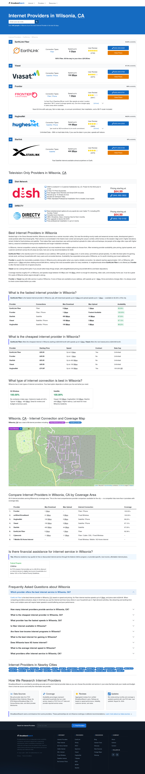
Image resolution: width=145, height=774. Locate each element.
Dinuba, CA (31, 671)
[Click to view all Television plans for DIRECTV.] (27, 216)
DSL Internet (61, 752)
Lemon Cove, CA (109, 668)
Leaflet (96, 485)
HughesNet (13, 324)
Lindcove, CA (13, 671)
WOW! (77, 765)
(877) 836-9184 (119, 148)
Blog (95, 739)
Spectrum (77, 749)
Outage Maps (98, 752)
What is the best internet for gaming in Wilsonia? (34, 636)
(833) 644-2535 (119, 123)
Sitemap (96, 755)
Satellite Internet (62, 758)
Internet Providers (62, 739)
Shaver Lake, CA (101, 671)
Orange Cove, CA (45, 668)
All (21, 429)
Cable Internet (61, 749)
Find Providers (79, 725)
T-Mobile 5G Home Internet (23, 539)
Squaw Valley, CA (23, 668)
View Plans (118, 53)
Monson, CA (22, 671)
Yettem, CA (99, 668)
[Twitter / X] (117, 754)
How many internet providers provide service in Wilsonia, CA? (40, 609)
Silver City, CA (129, 668)
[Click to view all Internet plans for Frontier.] (26, 95)
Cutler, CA (82, 668)
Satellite (49, 75)
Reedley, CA (56, 671)
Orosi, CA (54, 668)
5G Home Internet (62, 746)
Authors (114, 742)
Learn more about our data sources (118, 714)
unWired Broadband (21, 515)
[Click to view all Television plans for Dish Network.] (27, 192)
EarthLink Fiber (15, 308)
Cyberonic (17, 535)
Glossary (96, 746)
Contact (114, 746)
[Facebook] (113, 754)
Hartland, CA (13, 668)
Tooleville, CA (111, 671)
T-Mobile (77, 758)
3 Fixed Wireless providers (57, 422)
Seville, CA (62, 668)
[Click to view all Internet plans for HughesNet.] (26, 123)
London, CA (120, 671)
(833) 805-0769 (119, 72)
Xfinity (77, 742)
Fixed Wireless (14, 429)
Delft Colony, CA (89, 671)
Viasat (11, 320)
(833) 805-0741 (119, 92)
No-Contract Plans (62, 761)
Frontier (12, 312)
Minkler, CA (39, 671)
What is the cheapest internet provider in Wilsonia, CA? (37, 614)
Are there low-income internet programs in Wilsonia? (36, 631)
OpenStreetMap (108, 485)
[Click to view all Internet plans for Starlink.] (26, 150)
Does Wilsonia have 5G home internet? (29, 642)
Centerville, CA (66, 671)
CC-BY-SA (121, 485)
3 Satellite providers (75, 422)
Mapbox (132, 485)
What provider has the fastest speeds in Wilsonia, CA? (36, 620)
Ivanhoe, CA (47, 671)
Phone (55, 75)
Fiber (52, 52)
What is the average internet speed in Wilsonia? (33, 647)
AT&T (76, 746)
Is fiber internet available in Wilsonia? (28, 625)
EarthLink (77, 739)
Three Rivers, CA (72, 668)
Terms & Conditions (27, 756)
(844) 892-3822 (119, 195)
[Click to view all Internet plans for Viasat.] (26, 74)
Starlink (12, 316)
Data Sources (98, 749)
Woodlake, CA (91, 668)
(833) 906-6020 (119, 48)
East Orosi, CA (34, 668)
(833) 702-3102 (119, 218)
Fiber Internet (61, 742)
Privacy (19, 756)
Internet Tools (98, 742)
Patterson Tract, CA (77, 671)
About (113, 739)
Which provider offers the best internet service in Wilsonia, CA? (41, 592)
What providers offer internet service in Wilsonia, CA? (36, 653)
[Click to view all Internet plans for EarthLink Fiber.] (26, 50)
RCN (76, 761)
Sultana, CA (119, 668)
